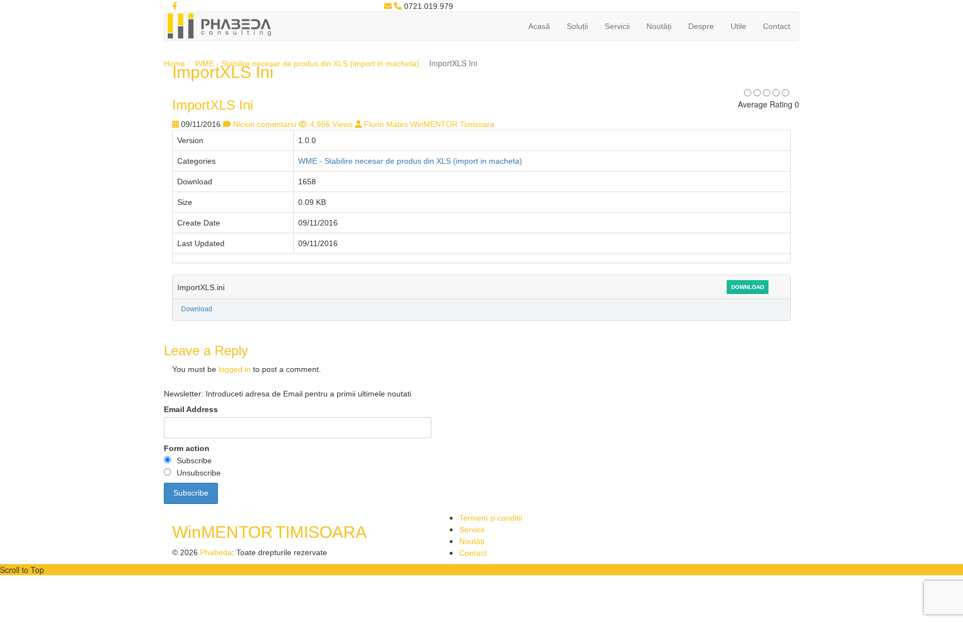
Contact (776, 26)
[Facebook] (174, 6)
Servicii (617, 26)
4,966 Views (331, 124)
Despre (701, 26)
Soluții (577, 26)
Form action (187, 448)
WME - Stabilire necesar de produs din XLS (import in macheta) (307, 63)
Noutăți (659, 26)
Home (174, 63)
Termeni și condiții (490, 517)
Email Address (191, 409)
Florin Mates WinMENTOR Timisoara (429, 124)
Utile (738, 26)
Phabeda (216, 552)
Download (747, 287)
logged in (234, 369)
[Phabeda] (219, 25)
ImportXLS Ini (212, 104)
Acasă (539, 26)
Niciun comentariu (264, 124)
